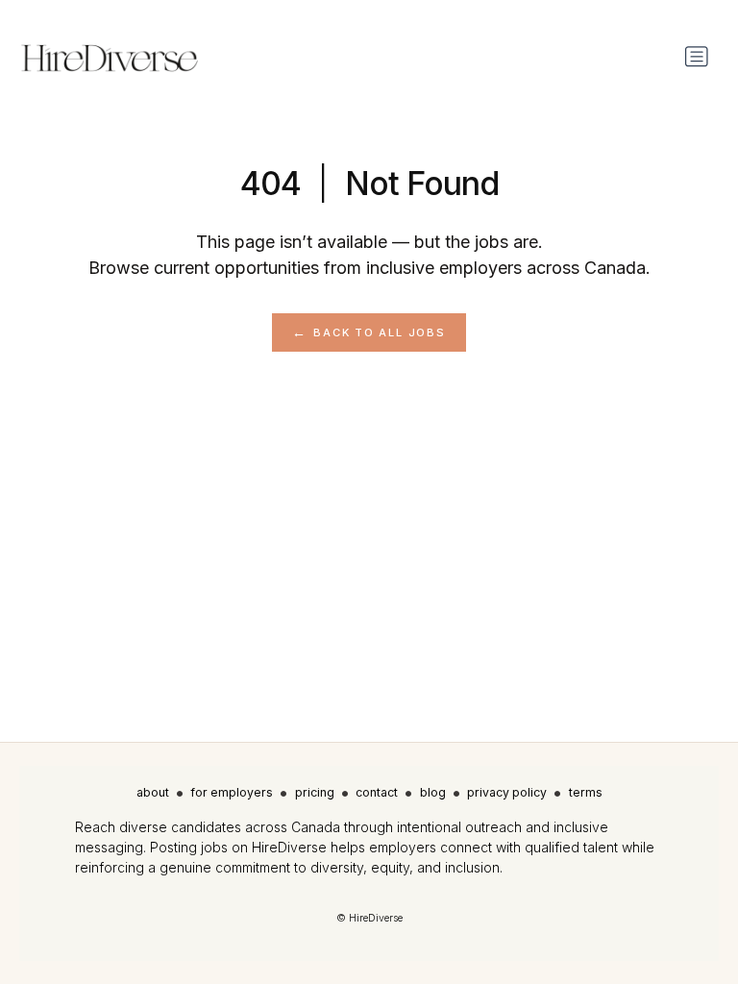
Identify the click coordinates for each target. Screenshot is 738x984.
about (152, 792)
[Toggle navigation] (697, 57)
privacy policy (507, 792)
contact (377, 792)
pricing (314, 792)
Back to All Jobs (379, 332)
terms (586, 792)
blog (433, 792)
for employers (231, 792)
